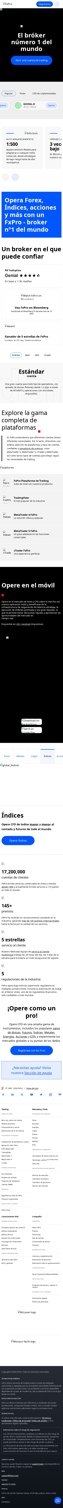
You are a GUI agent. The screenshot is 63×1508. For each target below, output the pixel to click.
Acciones (21, 1036)
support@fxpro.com (10, 1475)
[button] (15, 177)
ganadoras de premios (31, 448)
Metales (49, 1032)
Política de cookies (39, 1420)
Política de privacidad (22, 1420)
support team (38, 1464)
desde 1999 (7, 886)
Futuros (27, 1032)
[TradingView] (59, 1094)
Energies (8, 1036)
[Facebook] (3, 1094)
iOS (18, 624)
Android (26, 624)
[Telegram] (41, 1094)
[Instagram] (50, 1094)
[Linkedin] (12, 1094)
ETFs (33, 1036)
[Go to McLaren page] (31, 28)
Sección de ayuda (38, 1072)
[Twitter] (22, 1094)
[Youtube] (31, 1094)
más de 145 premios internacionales (40, 920)
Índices (38, 1032)
